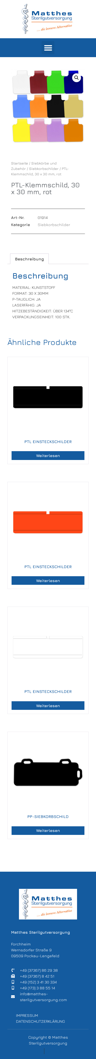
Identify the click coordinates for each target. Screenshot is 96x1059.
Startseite (19, 163)
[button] (48, 47)
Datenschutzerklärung (40, 1021)
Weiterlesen (48, 455)
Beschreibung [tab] (29, 259)
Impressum (27, 1015)
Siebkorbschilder (44, 168)
